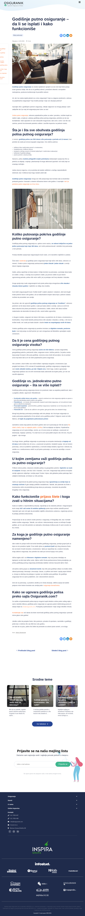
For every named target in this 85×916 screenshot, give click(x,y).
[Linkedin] (67, 35)
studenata (22, 261)
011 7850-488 (14, 818)
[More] (70, 35)
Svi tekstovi (41, 724)
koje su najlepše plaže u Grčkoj (32, 427)
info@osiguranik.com (29, 606)
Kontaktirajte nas (17, 612)
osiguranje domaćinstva (51, 585)
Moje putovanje (17, 35)
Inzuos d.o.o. (14, 825)
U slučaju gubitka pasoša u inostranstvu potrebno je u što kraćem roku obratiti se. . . (42, 711)
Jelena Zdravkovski (21, 632)
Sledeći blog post (59, 650)
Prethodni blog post (26, 650)
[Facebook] (61, 35)
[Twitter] (64, 35)
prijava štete (49, 496)
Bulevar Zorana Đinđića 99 (18, 828)
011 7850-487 (14, 815)
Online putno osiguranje (20, 115)
